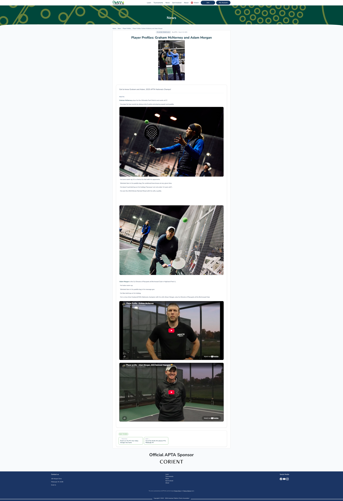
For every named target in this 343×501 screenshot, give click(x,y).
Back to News (123, 434)
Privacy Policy (177, 491)
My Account (223, 3)
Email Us (53, 485)
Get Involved (176, 3)
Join (208, 3)
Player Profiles (127, 28)
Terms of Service (187, 491)
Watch (196, 3)
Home (114, 28)
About (186, 3)
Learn (149, 3)
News (168, 3)
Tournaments (158, 3)
